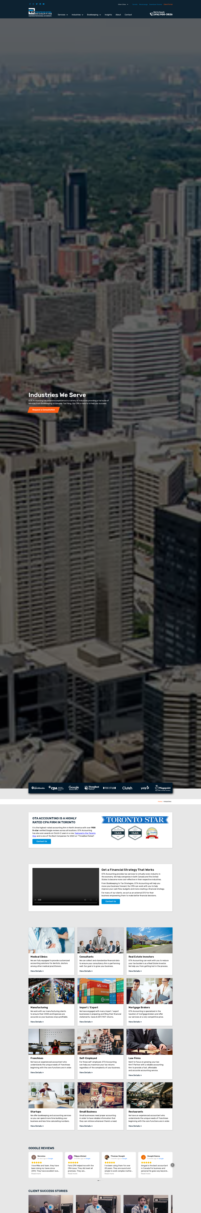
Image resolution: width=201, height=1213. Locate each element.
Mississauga (143, 4)
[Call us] (161, 13)
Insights (108, 15)
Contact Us (42, 841)
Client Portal (168, 4)
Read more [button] (36, 1174)
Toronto (134, 4)
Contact (128, 15)
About (118, 15)
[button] (123, 4)
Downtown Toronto (155, 4)
